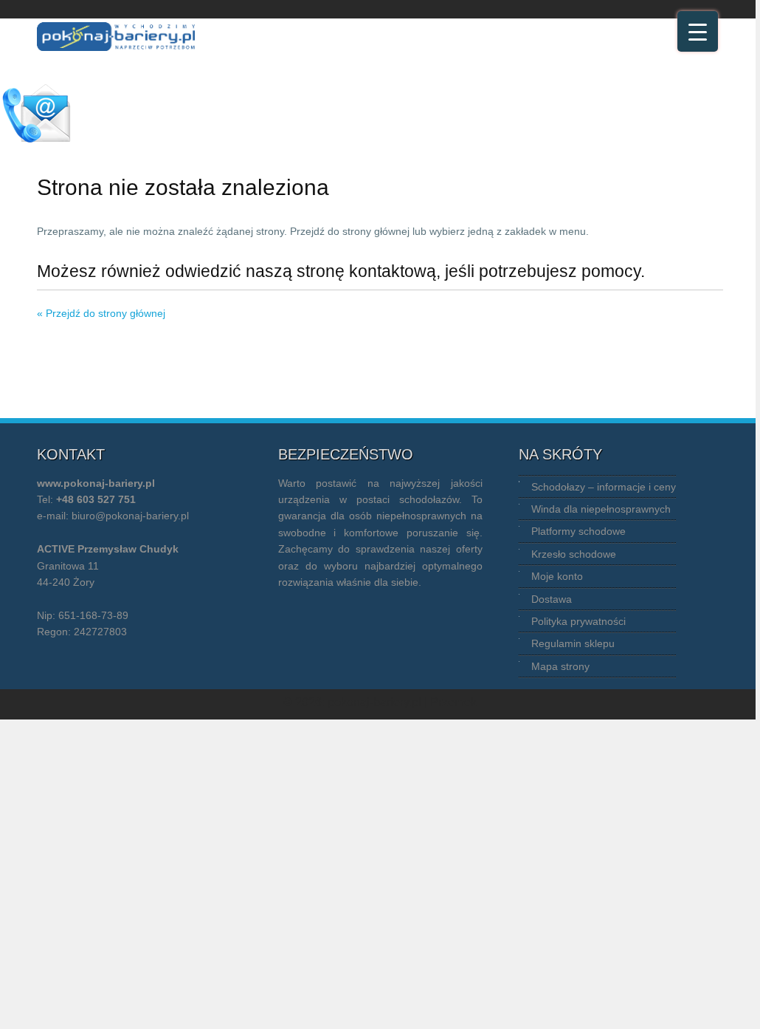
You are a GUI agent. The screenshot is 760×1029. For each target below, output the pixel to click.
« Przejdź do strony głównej (101, 313)
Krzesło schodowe (573, 554)
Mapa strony (560, 666)
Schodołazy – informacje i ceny (603, 487)
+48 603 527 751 (96, 499)
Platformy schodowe (578, 531)
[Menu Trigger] (697, 31)
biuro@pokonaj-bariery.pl (130, 516)
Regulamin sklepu (573, 643)
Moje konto (557, 576)
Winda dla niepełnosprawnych (601, 509)
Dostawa (551, 599)
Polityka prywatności (578, 621)
